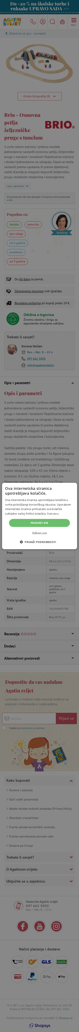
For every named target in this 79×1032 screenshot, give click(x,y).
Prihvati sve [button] (39, 523)
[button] (39, 542)
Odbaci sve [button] (39, 533)
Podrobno (53, 513)
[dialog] (39, 516)
